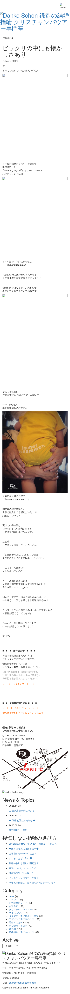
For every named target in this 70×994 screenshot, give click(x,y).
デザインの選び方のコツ (21, 919)
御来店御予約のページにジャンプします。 (24, 712)
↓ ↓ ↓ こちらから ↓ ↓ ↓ (20, 707)
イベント (13, 899)
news (11, 896)
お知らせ (13, 906)
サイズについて (17, 912)
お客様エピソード (18, 902)
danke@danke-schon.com (22, 982)
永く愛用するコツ (18, 925)
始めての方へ (16, 922)
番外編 (12, 928)
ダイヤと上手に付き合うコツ (24, 915)
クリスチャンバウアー (20, 909)
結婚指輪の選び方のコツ (21, 932)
